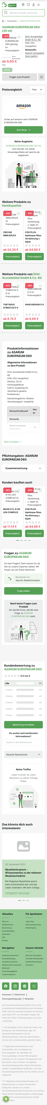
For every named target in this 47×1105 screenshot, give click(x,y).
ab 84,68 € (32, 249)
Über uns (5, 921)
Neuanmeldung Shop (33, 925)
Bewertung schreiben (23, 724)
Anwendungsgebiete (9, 971)
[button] (38, 4)
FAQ (3, 937)
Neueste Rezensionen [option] (16, 754)
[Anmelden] (33, 5)
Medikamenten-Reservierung (8, 926)
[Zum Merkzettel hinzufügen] (18, 37)
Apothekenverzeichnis (10, 955)
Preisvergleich (12, 256)
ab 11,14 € (10, 526)
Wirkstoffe (6, 968)
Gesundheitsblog (8, 931)
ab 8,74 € (9, 318)
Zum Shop (22, 130)
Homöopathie (12, 21)
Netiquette (29, 999)
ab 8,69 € (32, 318)
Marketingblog (31, 928)
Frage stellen (23, 591)
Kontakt (5, 940)
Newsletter (6, 934)
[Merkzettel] (28, 5)
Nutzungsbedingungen (12, 999)
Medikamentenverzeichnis (11, 965)
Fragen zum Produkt (20, 77)
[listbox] (23, 754)
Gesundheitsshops (9, 959)
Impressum (6, 994)
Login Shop (30, 921)
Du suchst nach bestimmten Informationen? (23, 735)
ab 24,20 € (10, 249)
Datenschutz (19, 994)
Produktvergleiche (9, 974)
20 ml (7, 70)
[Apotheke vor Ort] (23, 5)
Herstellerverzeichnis (10, 962)
